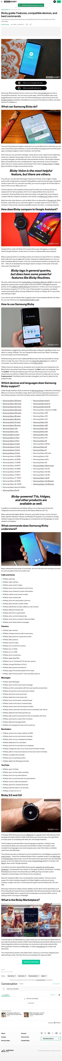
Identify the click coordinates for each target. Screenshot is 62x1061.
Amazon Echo (8, 859)
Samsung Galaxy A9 (40, 441)
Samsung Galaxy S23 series (12, 401)
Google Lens (52, 200)
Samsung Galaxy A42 (40, 431)
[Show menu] (1, 1)
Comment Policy (40, 980)
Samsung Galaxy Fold (10, 428)
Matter (3, 863)
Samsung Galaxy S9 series (12, 416)
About (3, 1033)
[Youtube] (49, 1033)
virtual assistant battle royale (29, 300)
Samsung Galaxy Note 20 (41, 407)
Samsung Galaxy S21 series (12, 407)
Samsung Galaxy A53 (40, 425)
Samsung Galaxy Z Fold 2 (11, 444)
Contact (23, 1033)
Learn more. (45, 7)
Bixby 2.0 (30, 835)
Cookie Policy (25, 1040)
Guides (3, 969)
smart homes (5, 856)
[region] (31, 1003)
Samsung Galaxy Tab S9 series (43, 484)
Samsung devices (37, 390)
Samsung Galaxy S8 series (12, 419)
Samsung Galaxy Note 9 (41, 401)
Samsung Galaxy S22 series (12, 404)
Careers (3, 1037)
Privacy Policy (5, 1040)
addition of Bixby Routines (21, 287)
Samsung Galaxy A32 (40, 435)
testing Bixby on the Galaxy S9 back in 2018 (36, 282)
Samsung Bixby (9, 971)
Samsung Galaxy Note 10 (41, 404)
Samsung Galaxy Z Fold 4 (11, 450)
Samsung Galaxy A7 (40, 450)
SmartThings (37, 861)
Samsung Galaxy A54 (40, 422)
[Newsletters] (56, 1033)
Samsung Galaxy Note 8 (11, 490)
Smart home (4, 9)
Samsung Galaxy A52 (40, 428)
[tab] (5, 995)
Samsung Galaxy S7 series (12, 422)
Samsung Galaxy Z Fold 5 (11, 453)
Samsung (3, 971)
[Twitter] (52, 1033)
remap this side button (39, 361)
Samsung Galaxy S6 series (12, 425)
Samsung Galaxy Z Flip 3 (11, 435)
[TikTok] (60, 1033)
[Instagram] (45, 1033)
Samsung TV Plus (46, 196)
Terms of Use (25, 1037)
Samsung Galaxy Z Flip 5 (11, 441)
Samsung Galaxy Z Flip (10, 431)
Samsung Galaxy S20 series (12, 410)
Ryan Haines (6, 24)
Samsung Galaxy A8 (40, 447)
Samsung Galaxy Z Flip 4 (11, 438)
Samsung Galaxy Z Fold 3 (11, 447)
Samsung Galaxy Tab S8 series (43, 481)
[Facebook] (41, 1033)
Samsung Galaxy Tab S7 (41, 478)
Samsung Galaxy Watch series (43, 466)
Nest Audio (56, 856)
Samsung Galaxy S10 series (12, 413)
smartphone (44, 93)
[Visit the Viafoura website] (57, 1022)
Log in (54, 983)
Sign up (58, 983)
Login (58, 1)
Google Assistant (7, 100)
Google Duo (41, 946)
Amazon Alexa (47, 164)
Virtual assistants (15, 9)
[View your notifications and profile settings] (59, 995)
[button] (31, 1)
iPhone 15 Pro (38, 363)
